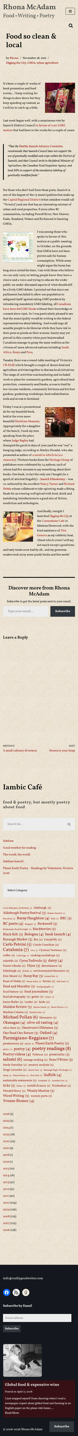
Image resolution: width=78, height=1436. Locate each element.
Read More (12, 1413)
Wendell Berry (14, 1091)
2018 (6, 1155)
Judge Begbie (20, 441)
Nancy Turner (49, 484)
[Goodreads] (25, 1292)
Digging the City (16, 63)
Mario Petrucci (59, 1007)
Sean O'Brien (61, 1059)
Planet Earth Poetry (52, 1043)
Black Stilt (13, 934)
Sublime (8, 841)
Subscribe (62, 611)
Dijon (33, 965)
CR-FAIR (9, 365)
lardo (44, 1002)
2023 (6, 1134)
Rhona (14, 58)
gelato (37, 997)
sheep (7, 1075)
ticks (9, 1085)
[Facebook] (6, 1292)
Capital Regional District (24, 200)
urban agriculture (47, 63)
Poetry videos (17, 1054)
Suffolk (52, 1075)
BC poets (13, 923)
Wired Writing (16, 1096)
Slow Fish (36, 1075)
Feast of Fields (14, 981)
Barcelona (9, 918)
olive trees (11, 1028)
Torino (20, 1085)
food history (13, 992)
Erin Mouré (12, 976)
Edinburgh (12, 971)
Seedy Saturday (15, 1065)
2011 (6, 1196)
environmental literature (51, 971)
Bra (38, 940)
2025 (6, 1121)
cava (34, 950)
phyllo (29, 1043)
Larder (31, 1002)
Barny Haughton (33, 918)
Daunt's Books (14, 966)
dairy (55, 960)
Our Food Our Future (20, 1033)
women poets (41, 1096)
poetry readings (51, 1048)
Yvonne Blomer (18, 1101)
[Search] (71, 25)
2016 (6, 1162)
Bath (54, 918)
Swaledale (44, 1080)
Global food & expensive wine (32, 1385)
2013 (6, 1182)
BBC (65, 918)
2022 (6, 1141)
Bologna (34, 934)
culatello (10, 961)
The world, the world (16, 855)
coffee (9, 955)
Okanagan (14, 1022)
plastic (7, 1049)
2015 (6, 1169)
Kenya (17, 352)
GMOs (31, 63)
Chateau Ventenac (52, 950)
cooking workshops (45, 955)
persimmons (13, 1044)
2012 (6, 1189)
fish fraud (63, 981)
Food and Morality (19, 986)
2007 (6, 1223)
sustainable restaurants (19, 1080)
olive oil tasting (42, 1022)
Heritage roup (59, 460)
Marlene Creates (15, 1012)
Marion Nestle (41, 1007)
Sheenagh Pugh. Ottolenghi (57, 1070)
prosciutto (59, 1054)
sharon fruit (35, 1070)
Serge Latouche (14, 1070)
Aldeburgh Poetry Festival (24, 913)
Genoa (49, 997)
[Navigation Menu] (70, 11)
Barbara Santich (56, 913)
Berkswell (47, 923)
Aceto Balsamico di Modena (17, 908)
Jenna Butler (13, 1002)
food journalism (38, 991)
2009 (6, 1210)
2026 (6, 1114)
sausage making (35, 1060)
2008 (6, 1216)
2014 (6, 1175)
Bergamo (30, 924)
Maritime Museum (27, 421)
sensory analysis (40, 1065)
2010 (6, 1203)
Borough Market (17, 939)
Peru (29, 352)
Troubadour (61, 1086)
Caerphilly (52, 940)
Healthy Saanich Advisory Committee (41, 146)
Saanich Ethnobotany (52, 479)
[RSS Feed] (16, 1292)
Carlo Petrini (17, 944)
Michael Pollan (20, 1017)
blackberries (44, 929)
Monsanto (47, 1018)
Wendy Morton (40, 1090)
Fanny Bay (33, 976)
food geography (45, 986)
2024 (6, 1128)
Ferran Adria (34, 981)
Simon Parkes (21, 1075)
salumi (12, 1059)
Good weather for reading (19, 848)
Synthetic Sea (59, 1080)
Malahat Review (17, 1007)
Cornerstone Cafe (53, 521)
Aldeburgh (42, 908)
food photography (16, 997)
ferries (49, 981)
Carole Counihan (46, 945)
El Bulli (27, 971)
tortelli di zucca (38, 1086)
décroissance (52, 966)
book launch (58, 934)
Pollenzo (40, 1055)
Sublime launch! (13, 861)
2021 (6, 1148)
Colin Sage (22, 955)
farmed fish (51, 976)
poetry (22, 1049)
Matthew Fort (37, 1012)
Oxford (48, 1032)
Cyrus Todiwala (33, 960)
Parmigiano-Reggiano (28, 1038)
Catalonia (16, 949)
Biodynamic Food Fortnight (17, 929)
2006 (6, 1230)
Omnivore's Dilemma (40, 1027)
